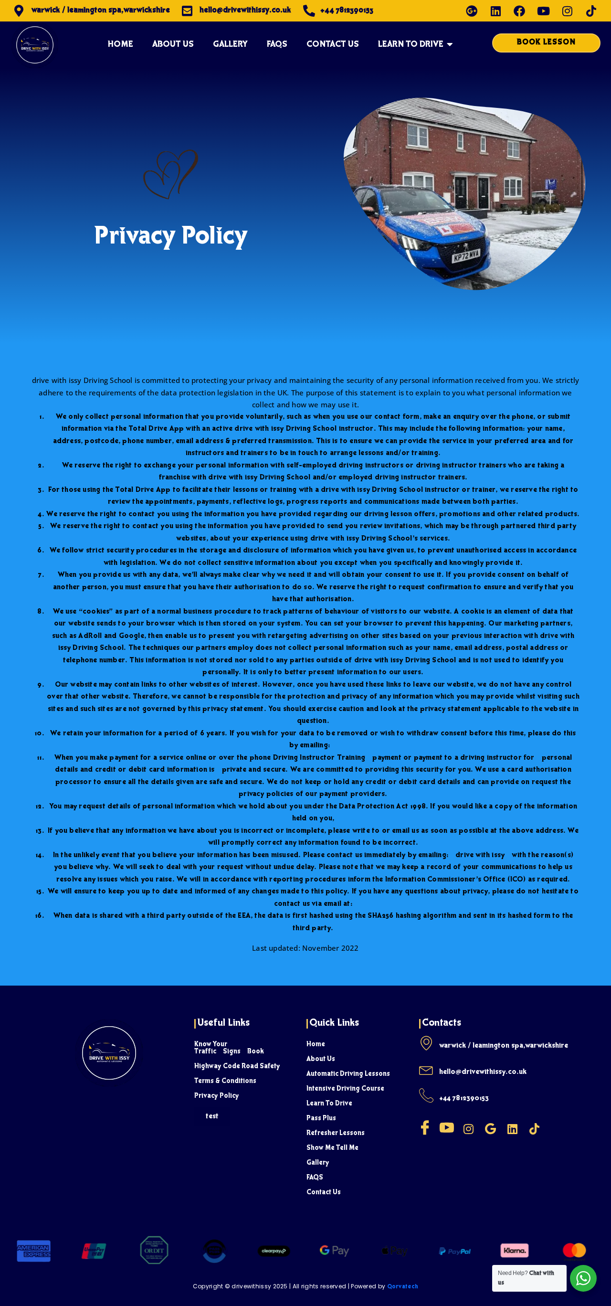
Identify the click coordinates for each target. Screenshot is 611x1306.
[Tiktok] (591, 11)
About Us (320, 1059)
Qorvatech (403, 1287)
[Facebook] (519, 11)
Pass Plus (321, 1118)
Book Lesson (546, 43)
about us (173, 45)
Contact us (332, 45)
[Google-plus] (471, 11)
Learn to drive (410, 45)
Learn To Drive (329, 1104)
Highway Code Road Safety (237, 1066)
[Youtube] (543, 11)
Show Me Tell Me (332, 1148)
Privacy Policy (216, 1096)
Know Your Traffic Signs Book (229, 1048)
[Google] (490, 1129)
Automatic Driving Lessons (348, 1074)
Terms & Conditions (225, 1081)
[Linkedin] (495, 11)
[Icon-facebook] (425, 1127)
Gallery (230, 45)
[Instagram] (567, 11)
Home (120, 45)
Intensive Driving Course (345, 1089)
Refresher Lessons (335, 1133)
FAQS (314, 1178)
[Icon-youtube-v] (447, 1127)
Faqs (277, 45)
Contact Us (323, 1192)
